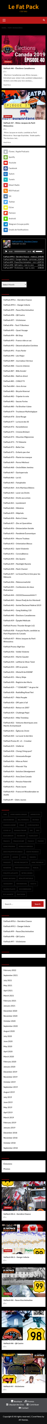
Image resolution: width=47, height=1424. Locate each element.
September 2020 (11, 1026)
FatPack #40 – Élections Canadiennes (19, 68)
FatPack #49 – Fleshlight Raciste (17, 564)
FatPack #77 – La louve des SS (16, 422)
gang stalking (9, 846)
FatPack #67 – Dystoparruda (16, 472)
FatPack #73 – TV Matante (15, 442)
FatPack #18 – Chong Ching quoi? (18, 751)
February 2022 (10, 970)
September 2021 (11, 975)
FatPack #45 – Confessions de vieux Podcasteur (19, 588)
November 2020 (10, 1016)
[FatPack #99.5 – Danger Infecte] (23, 1239)
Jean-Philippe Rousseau (13, 852)
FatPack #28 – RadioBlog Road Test (19, 692)
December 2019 (10, 1072)
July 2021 (8, 980)
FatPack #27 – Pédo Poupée (15, 697)
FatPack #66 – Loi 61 (12, 477)
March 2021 (9, 995)
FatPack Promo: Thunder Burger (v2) (19, 625)
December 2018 (10, 1133)
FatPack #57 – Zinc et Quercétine (18, 523)
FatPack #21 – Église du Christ (16, 731)
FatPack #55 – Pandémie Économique (20, 533)
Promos (7, 1169)
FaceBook (21, 836)
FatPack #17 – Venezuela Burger (17, 756)
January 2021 (9, 1006)
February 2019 (10, 1122)
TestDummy (8, 884)
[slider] (39, 251)
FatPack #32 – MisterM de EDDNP (18, 672)
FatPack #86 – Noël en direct (16, 376)
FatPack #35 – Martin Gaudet (16, 657)
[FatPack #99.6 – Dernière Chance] (23, 1196)
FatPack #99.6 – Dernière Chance (18, 300)
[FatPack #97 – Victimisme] (23, 1368)
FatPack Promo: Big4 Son (14, 646)
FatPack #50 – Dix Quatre (14, 559)
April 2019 (8, 1112)
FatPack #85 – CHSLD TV (14, 381)
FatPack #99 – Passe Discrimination (19, 310)
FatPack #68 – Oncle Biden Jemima (18, 467)
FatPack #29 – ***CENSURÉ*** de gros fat (21, 687)
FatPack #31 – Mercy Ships (15, 677)
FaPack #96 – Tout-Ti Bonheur (16, 325)
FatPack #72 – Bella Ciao (14, 447)
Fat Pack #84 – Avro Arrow (15, 386)
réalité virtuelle (26, 878)
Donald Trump (20, 830)
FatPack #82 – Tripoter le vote (16, 396)
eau (37, 830)
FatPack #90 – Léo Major (14, 356)
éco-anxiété (8, 894)
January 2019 (9, 1127)
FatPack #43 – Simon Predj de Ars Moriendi (22, 600)
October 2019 (10, 1082)
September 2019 (11, 1087)
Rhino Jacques (9, 878)
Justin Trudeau (32, 852)
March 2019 (9, 1117)
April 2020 (8, 1051)
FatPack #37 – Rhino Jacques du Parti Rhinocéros (19, 640)
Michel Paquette (21, 862)
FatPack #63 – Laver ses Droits (17, 493)
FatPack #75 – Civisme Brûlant (17, 432)
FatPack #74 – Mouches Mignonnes (19, 437)
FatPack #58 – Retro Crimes (15, 518)
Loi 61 (24, 857)
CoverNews (36, 1416)
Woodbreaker (25, 889)
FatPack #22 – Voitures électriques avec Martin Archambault (20, 724)
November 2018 (10, 1138)
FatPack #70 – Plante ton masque (18, 457)
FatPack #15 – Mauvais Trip (15, 766)
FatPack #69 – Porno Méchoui (16, 462)
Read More (7, 85)
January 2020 (9, 1067)
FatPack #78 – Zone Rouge (15, 416)
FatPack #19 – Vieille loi (14, 746)
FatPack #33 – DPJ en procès (16, 667)
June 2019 (8, 1102)
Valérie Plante (9, 889)
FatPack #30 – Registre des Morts (18, 682)
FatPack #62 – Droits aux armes (17, 498)
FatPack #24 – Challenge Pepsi (16, 712)
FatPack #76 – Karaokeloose (16, 427)
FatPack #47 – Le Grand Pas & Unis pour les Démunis (22, 575)
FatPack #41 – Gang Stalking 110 (17, 610)
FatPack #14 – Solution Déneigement (19, 771)
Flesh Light (33, 836)
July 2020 (8, 1036)
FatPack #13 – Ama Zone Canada (18, 776)
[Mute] (34, 251)
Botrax (36, 820)
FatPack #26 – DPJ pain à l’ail (16, 702)
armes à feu (35, 814)
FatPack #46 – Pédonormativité (17, 582)
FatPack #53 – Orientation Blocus (18, 543)
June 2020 (8, 1041)
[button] (4, 20)
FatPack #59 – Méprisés (14, 513)
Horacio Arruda (26, 846)
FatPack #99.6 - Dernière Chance (24, 241)
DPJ (31, 830)
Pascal (36, 868)
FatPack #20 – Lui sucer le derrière (18, 736)
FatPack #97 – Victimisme (15, 320)
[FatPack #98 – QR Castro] (23, 1325)
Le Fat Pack (23, 6)
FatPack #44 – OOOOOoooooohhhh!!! (20, 595)
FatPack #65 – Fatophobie (15, 482)
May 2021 (8, 985)
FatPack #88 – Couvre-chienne (17, 366)
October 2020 (10, 1021)
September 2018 (11, 1148)
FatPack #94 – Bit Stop (13, 335)
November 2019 (10, 1077)
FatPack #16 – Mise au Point (16, 761)
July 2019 (8, 1097)
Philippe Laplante (10, 873)
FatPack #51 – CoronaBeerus (16, 554)
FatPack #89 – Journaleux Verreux (18, 361)
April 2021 (8, 990)
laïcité (6, 857)
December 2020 (10, 1011)
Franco (31, 841)
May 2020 (8, 1046)
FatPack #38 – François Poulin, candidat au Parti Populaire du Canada (22, 632)
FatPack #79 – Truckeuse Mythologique (20, 411)
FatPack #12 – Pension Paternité (17, 781)
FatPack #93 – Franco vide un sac (18, 340)
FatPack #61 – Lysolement (15, 503)
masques (7, 862)
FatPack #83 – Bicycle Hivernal (17, 391)
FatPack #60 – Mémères (14, 508)
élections (21, 894)
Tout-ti (33, 884)
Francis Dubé (18, 841)
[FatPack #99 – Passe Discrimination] (23, 1282)
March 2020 (9, 1056)
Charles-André (9, 825)
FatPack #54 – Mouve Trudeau (16, 538)
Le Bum (15, 857)
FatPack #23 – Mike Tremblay (16, 718)
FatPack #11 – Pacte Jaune (15, 786)
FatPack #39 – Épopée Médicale (17, 620)
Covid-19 (7, 830)
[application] (23, 251)
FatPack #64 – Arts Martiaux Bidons (19, 488)
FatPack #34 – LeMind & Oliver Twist (19, 662)
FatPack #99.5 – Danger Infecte (17, 305)
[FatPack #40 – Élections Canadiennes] (23, 50)
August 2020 (9, 1031)
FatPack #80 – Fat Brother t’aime (17, 406)
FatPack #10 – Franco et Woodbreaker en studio (21, 793)
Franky (41, 841)
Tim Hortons (21, 884)
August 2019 (9, 1092)
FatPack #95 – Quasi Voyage (16, 330)
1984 (5, 814)
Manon (33, 857)
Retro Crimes (27, 873)
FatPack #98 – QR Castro (14, 315)
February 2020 (10, 1061)
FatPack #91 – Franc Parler (15, 350)
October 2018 (10, 1143)
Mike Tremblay (37, 862)
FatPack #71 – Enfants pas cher (17, 452)
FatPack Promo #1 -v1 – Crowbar (18, 741)
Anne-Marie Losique (18, 814)
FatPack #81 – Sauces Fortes (16, 401)
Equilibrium (8, 836)
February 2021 (10, 1001)
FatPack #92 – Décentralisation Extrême (21, 345)
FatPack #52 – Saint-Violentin (16, 548)
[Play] (6, 251)
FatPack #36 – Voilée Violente (16, 652)
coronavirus (33, 825)
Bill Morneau (23, 820)
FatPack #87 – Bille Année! (15, 371)
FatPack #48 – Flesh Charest (16, 569)
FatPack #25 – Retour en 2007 (16, 707)
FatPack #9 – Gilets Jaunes (15, 800)
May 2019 (8, 1107)
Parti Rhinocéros (22, 868)
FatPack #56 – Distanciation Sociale (19, 528)
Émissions (8, 62)
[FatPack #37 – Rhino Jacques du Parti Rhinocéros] (23, 105)
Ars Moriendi (8, 820)
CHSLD (21, 825)
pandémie (7, 868)
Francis (6, 841)
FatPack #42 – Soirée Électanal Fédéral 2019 (22, 605)
